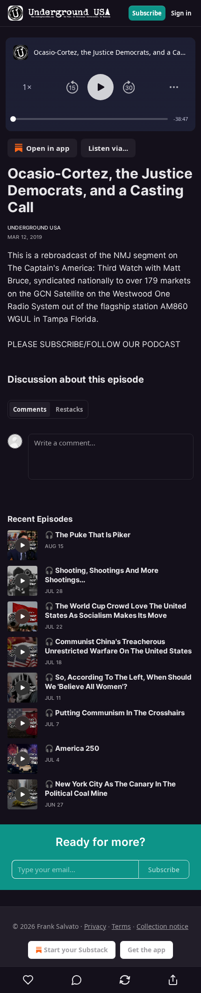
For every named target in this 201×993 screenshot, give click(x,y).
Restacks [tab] (69, 409)
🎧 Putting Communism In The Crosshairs (115, 712)
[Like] (28, 980)
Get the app (146, 949)
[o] (22, 545)
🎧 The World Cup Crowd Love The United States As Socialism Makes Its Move (116, 610)
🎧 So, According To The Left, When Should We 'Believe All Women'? (118, 682)
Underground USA (34, 227)
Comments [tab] (29, 409)
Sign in (181, 13)
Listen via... (108, 148)
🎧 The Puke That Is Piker (87, 534)
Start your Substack (76, 949)
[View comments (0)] (76, 980)
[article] (100, 545)
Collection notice (162, 926)
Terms (121, 926)
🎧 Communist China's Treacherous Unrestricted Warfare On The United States (118, 646)
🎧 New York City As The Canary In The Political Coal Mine (110, 788)
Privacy (95, 926)
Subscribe (147, 13)
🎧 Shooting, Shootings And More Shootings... (101, 575)
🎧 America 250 (72, 748)
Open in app (48, 148)
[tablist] (47, 409)
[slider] (90, 119)
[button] (27, 87)
